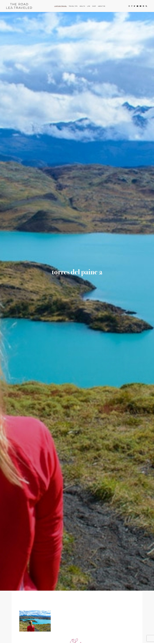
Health (82, 6)
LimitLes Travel (61, 6)
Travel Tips (73, 6)
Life (88, 6)
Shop (94, 6)
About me (101, 6)
